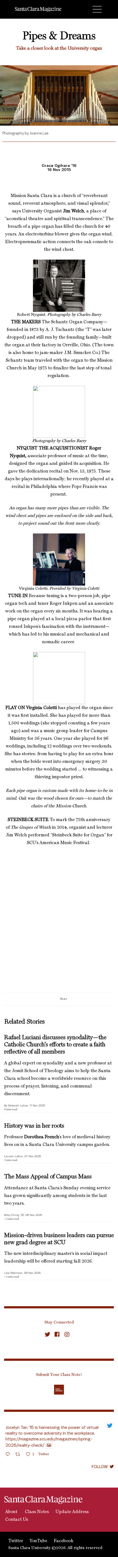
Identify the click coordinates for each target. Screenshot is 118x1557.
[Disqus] (59, 921)
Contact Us (16, 1519)
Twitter (15, 1541)
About (10, 1512)
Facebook (63, 1541)
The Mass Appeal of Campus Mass (48, 1177)
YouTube (38, 1541)
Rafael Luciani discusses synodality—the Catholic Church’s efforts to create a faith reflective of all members (55, 1045)
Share (63, 998)
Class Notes (36, 1512)
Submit (59, 1390)
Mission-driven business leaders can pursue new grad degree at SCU (59, 1239)
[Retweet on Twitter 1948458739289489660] (19, 1455)
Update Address (72, 1512)
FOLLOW (100, 1466)
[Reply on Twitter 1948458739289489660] (9, 1455)
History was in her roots (34, 1126)
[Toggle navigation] (97, 9)
